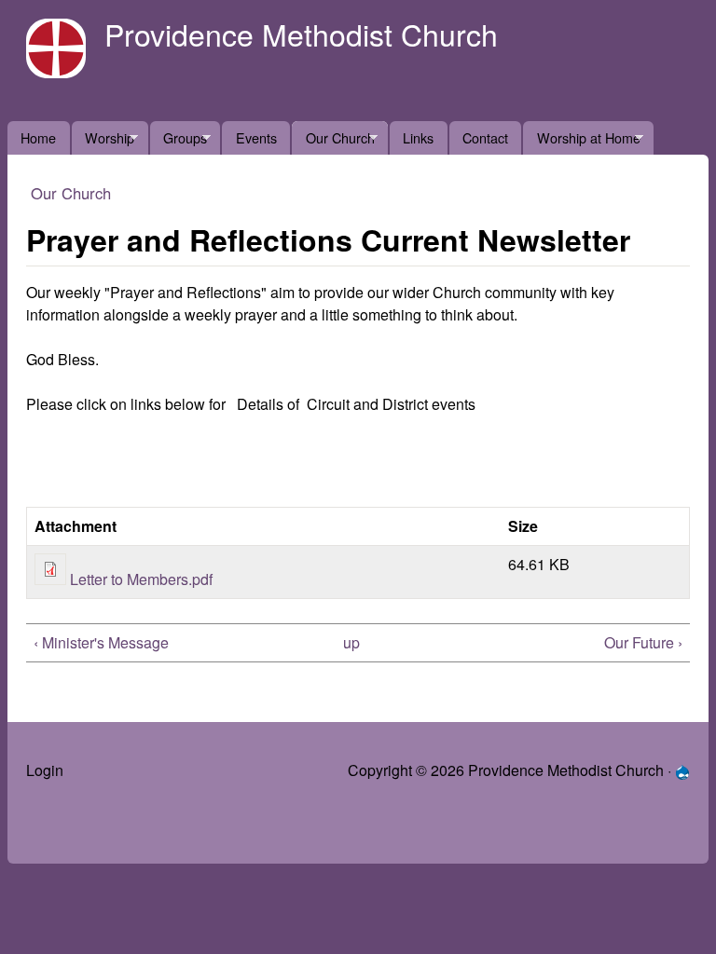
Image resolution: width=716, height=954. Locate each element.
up (351, 642)
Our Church (333, 141)
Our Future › (643, 642)
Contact (485, 137)
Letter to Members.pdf (141, 579)
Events (256, 137)
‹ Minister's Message (101, 642)
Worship (103, 141)
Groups (178, 141)
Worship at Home (581, 141)
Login (44, 770)
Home (38, 137)
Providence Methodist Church (301, 33)
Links (418, 137)
